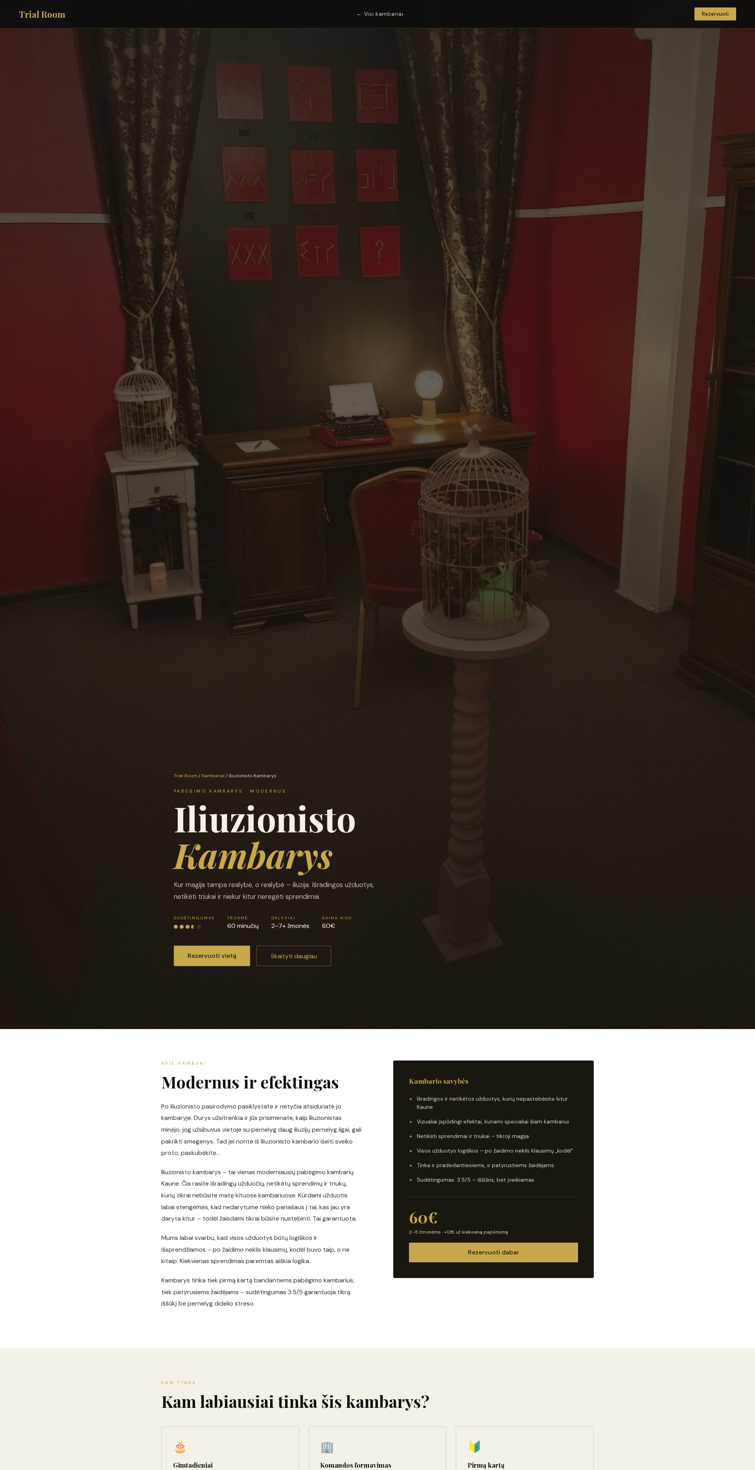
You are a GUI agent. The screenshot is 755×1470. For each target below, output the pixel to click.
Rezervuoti (715, 14)
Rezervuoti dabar (493, 1252)
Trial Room (42, 14)
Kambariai (213, 776)
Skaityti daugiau (294, 956)
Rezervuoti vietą (212, 956)
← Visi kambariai (379, 14)
